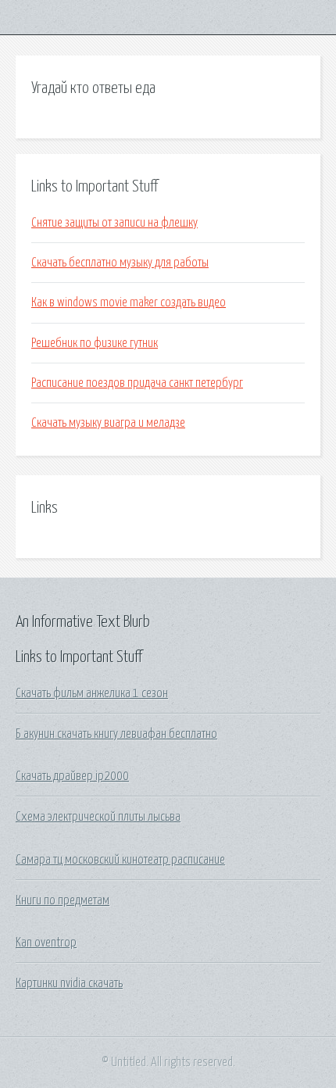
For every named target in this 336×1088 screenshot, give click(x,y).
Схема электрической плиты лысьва (98, 817)
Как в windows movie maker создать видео (128, 302)
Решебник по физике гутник (94, 343)
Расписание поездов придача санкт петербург (137, 383)
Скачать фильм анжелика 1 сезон (92, 693)
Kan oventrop (46, 942)
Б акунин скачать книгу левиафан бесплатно (116, 734)
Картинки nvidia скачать (69, 983)
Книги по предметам (62, 900)
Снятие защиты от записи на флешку (114, 223)
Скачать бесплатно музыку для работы (120, 262)
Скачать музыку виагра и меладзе (108, 423)
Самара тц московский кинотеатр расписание (120, 860)
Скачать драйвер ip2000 (72, 776)
